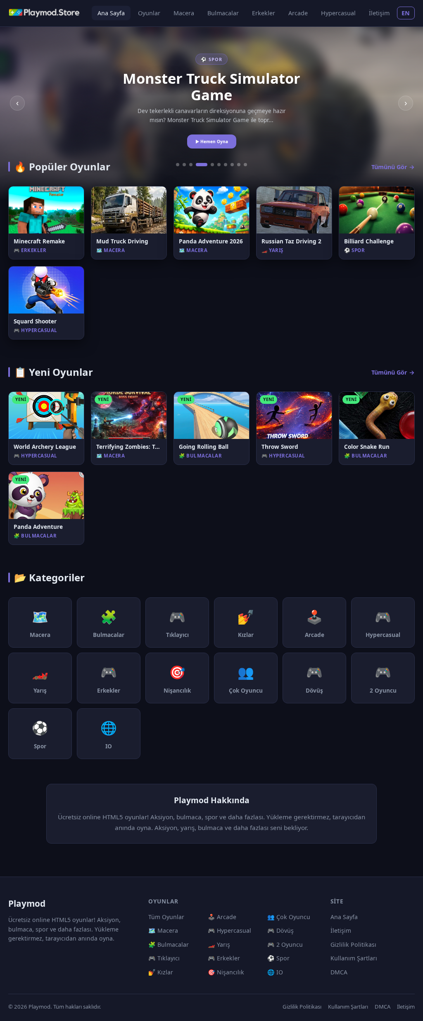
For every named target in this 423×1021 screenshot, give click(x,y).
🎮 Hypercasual (229, 930)
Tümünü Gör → (393, 167)
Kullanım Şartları (353, 958)
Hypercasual (338, 13)
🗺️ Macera (163, 930)
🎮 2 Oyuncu (285, 944)
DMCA (338, 972)
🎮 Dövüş (280, 930)
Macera (183, 13)
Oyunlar (149, 13)
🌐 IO (275, 972)
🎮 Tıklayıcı (164, 958)
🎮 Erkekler (224, 958)
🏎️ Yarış (219, 944)
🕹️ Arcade (222, 917)
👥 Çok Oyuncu (288, 917)
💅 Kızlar (160, 972)
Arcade (298, 13)
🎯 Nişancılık (226, 972)
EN (406, 13)
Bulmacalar (223, 13)
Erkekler (263, 13)
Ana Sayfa (111, 13)
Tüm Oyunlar (166, 917)
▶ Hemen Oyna (211, 141)
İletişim (379, 13)
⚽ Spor (278, 958)
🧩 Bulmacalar (168, 944)
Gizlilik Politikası (353, 944)
